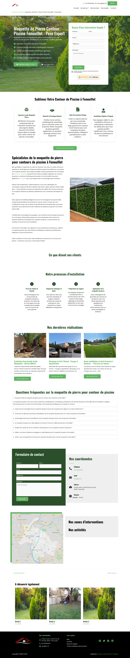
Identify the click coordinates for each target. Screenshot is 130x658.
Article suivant (113, 573)
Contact (113, 8)
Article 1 (18, 621)
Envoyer (78, 67)
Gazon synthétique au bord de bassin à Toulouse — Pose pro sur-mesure (98, 362)
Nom (91, 31)
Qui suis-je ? (84, 8)
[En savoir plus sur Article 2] (65, 603)
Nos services (94, 8)
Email (74, 38)
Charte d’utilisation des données (77, 646)
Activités (69, 641)
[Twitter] (104, 641)
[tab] (65, 401)
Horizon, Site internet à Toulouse (108, 654)
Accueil (76, 8)
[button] (88, 3)
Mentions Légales (72, 644)
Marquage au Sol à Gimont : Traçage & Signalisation (63, 362)
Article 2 (52, 621)
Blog (68, 639)
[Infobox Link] (76, 469)
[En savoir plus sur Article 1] (31, 603)
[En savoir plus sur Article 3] (99, 603)
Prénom (75, 31)
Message (75, 50)
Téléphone (75, 44)
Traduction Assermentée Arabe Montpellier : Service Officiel (25, 362)
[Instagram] (108, 641)
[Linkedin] (112, 641)
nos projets (22, 178)
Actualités (18, 624)
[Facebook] (100, 641)
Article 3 (86, 621)
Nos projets (105, 8)
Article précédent (18, 573)
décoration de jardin (20, 174)
